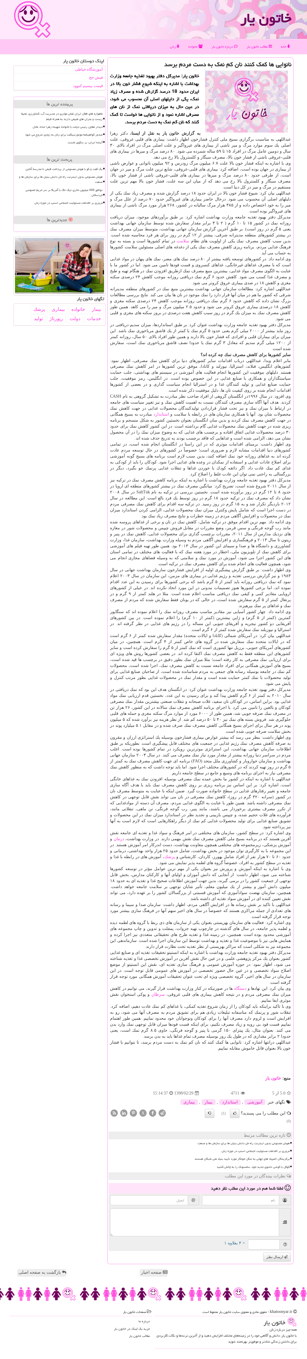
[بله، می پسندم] (235, 1113)
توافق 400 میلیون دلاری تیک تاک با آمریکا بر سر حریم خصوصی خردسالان (64, 192)
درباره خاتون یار (223, 46)
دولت (75, 318)
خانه (284, 46)
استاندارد (161, 414)
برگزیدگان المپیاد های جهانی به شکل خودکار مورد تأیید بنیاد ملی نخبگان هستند (242, 1159)
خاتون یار (265, 18)
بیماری (189, 1102)
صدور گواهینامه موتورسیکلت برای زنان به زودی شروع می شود (64, 135)
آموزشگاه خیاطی (89, 69)
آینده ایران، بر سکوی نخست (85, 142)
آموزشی (254, 1102)
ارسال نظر (275, 1257)
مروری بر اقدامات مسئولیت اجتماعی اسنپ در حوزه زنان (256, 1151)
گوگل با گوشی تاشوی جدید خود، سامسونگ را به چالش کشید (253, 1167)
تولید (38, 318)
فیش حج (96, 77)
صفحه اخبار (152, 1272)
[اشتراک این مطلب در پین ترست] (133, 1113)
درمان (119, 839)
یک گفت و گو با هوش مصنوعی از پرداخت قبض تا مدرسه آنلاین (64, 169)
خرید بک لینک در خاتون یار (132, 1328)
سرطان (158, 994)
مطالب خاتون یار (258, 46)
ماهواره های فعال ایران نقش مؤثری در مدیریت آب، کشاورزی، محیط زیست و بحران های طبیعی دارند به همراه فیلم (62, 116)
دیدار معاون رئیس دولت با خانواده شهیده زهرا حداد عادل (68, 127)
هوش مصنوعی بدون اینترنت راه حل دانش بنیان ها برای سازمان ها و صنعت (244, 1143)
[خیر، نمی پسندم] (209, 1113)
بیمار (208, 1102)
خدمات (94, 318)
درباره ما (144, 1321)
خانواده (193, 46)
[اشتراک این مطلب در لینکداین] (124, 1113)
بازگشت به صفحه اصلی (40, 1272)
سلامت (183, 241)
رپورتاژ (56, 318)
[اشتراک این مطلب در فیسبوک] (152, 1113)
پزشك (169, 857)
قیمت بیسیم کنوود (88, 85)
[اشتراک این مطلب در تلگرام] (162, 1113)
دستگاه (240, 988)
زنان (173, 46)
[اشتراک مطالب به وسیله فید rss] (114, 1113)
